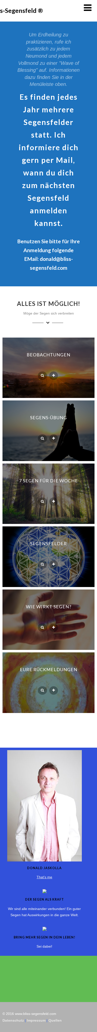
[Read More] (53, 375)
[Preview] (42, 375)
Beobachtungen (48, 354)
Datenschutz (13, 1020)
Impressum (36, 1020)
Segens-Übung (48, 417)
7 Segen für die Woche (48, 480)
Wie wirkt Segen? (48, 606)
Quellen (55, 1020)
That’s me (44, 877)
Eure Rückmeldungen (48, 669)
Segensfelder (48, 543)
